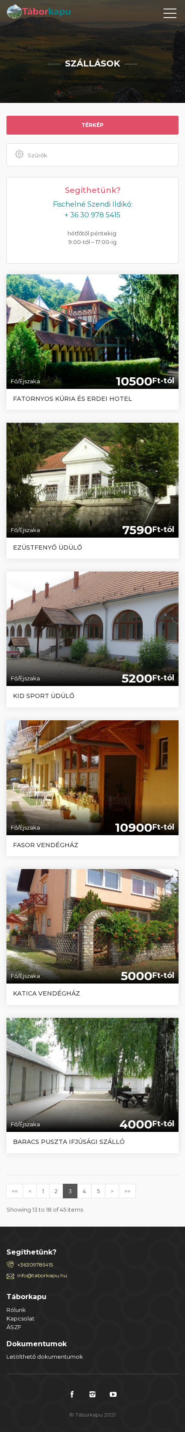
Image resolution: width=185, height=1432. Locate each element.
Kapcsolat (20, 1318)
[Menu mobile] (169, 15)
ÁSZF (14, 1327)
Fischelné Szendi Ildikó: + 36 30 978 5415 (93, 209)
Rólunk (16, 1309)
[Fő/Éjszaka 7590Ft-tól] (92, 479)
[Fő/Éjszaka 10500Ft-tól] (92, 331)
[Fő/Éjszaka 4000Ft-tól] (92, 1074)
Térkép (92, 125)
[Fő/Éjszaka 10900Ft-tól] (92, 776)
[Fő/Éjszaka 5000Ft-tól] (92, 925)
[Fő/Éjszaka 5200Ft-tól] (92, 628)
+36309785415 (35, 1264)
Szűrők (37, 155)
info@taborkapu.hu (42, 1275)
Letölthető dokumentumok (44, 1356)
